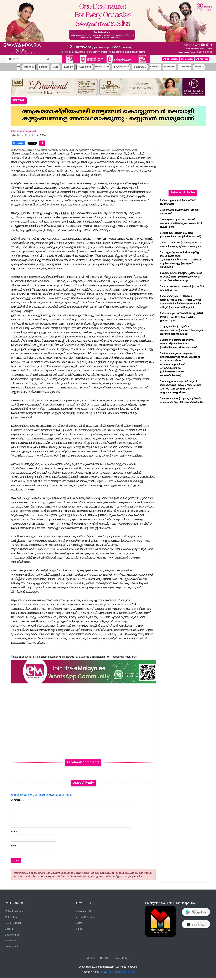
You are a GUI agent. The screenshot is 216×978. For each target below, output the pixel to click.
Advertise (170, 66)
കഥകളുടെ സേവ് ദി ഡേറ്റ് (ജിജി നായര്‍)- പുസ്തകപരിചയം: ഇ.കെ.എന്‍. (181, 317)
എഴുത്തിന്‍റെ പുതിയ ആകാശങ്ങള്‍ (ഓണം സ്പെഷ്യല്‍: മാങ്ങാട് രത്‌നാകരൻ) (182, 330)
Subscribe (185, 66)
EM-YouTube (202, 59)
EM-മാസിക (186, 59)
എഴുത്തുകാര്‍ (120, 66)
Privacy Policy (121, 958)
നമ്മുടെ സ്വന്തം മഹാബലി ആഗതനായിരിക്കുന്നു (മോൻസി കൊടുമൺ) (181, 223)
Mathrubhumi (11, 917)
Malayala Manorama (15, 911)
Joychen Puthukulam (85, 917)
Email (13, 845)
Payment (155, 66)
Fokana (78, 923)
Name (14, 831)
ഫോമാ (68, 67)
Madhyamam (11, 940)
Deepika (9, 928)
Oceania (29, 67)
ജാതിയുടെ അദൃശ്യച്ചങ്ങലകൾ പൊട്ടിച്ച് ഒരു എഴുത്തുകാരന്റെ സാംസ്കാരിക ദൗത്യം (181, 277)
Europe (43, 67)
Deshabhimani (12, 934)
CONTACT (199, 66)
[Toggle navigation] (12, 67)
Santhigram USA (83, 911)
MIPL (102, 971)
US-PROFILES (102, 66)
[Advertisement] (83, 719)
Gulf (55, 67)
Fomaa (78, 928)
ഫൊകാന (84, 67)
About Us (104, 958)
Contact (91, 958)
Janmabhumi (11, 946)
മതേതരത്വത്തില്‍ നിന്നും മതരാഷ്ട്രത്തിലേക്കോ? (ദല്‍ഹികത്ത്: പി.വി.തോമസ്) (178, 344)
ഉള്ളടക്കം (140, 67)
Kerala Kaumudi (13, 923)
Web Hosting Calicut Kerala (120, 971)
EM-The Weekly (170, 59)
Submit (16, 860)
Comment (16, 799)
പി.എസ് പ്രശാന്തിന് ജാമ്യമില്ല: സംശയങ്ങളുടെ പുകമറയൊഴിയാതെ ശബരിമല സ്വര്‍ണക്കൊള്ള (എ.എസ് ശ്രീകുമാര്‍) (180, 260)
